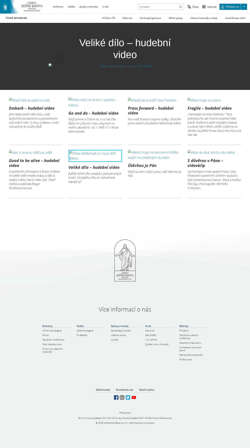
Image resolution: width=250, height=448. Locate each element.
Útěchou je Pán (142, 165)
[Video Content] (125, 66)
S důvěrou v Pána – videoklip (205, 163)
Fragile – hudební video (210, 108)
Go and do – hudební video (93, 113)
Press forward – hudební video (150, 110)
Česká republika (16, 18)
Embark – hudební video (32, 108)
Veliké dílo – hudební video (94, 167)
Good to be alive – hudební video (34, 163)
